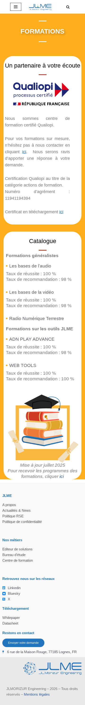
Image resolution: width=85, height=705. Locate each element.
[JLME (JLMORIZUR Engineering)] (42, 6)
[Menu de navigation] (15, 7)
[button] (68, 7)
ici (24, 151)
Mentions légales (37, 694)
